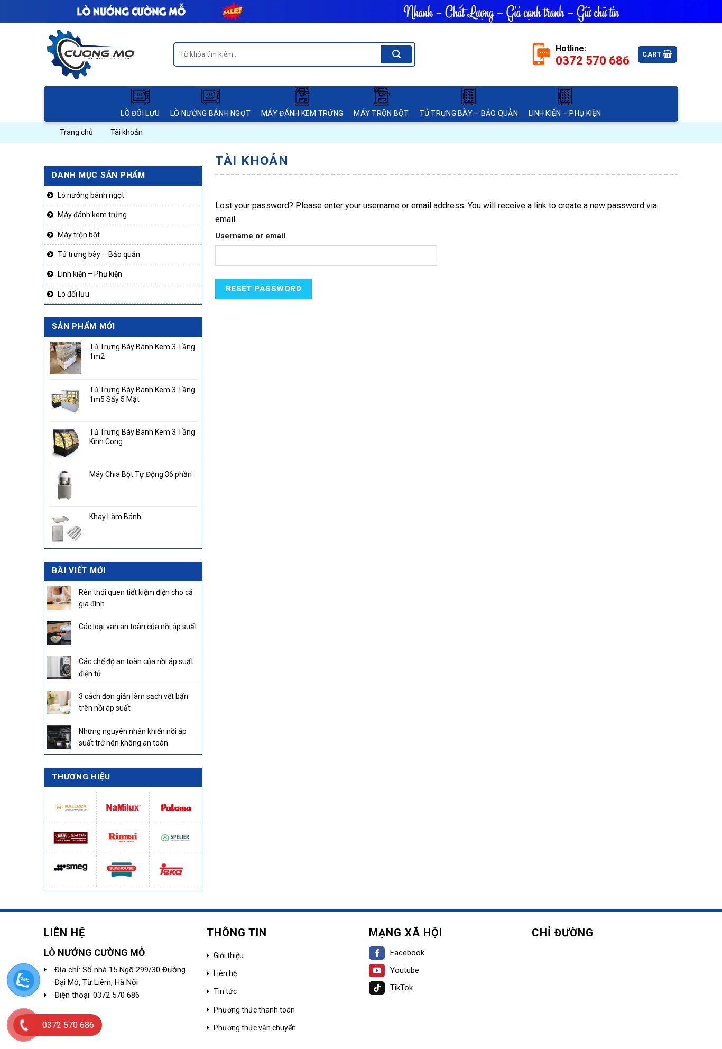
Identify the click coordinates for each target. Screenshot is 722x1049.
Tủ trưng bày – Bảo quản (469, 113)
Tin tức (225, 991)
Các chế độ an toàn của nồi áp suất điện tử (136, 667)
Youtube (404, 970)
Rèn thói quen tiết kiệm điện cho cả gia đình (136, 598)
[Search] (396, 54)
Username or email (250, 236)
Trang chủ (76, 132)
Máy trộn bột (381, 113)
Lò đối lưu (140, 113)
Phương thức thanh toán (254, 1010)
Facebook (407, 953)
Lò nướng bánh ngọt (210, 113)
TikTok (401, 987)
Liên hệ (225, 973)
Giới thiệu (229, 955)
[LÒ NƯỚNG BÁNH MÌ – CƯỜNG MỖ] (101, 54)
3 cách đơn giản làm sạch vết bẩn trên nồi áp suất (133, 702)
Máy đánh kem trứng (302, 113)
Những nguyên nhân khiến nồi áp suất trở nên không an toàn (133, 737)
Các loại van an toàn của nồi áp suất (138, 627)
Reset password (264, 288)
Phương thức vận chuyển (255, 1028)
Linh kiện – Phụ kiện (565, 113)
